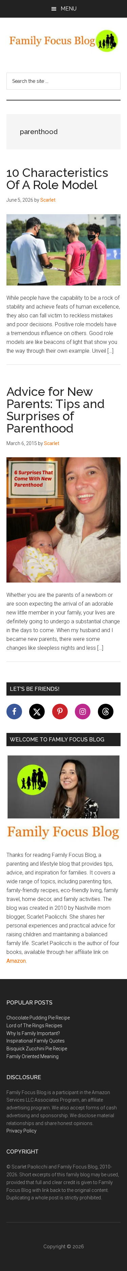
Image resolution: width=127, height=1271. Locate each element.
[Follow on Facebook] (14, 711)
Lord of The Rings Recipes (34, 1025)
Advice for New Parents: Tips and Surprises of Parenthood (55, 409)
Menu (69, 8)
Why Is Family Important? (33, 1033)
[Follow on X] (37, 711)
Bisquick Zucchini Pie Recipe (36, 1048)
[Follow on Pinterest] (60, 711)
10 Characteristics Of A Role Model (57, 178)
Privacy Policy (21, 1131)
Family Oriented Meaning (32, 1056)
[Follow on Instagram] (82, 711)
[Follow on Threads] (105, 711)
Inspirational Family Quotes (35, 1041)
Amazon (16, 961)
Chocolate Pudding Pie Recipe (38, 1017)
